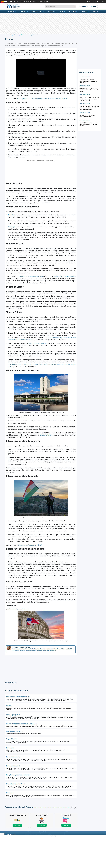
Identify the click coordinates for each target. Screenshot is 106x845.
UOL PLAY (40, 1)
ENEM (61, 11)
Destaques (23, 11)
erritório (12, 215)
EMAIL (103, 1)
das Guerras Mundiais (68, 276)
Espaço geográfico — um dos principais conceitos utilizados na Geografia (42, 99)
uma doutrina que (14, 364)
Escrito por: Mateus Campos (21, 647)
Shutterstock (25, 609)
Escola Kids (72, 11)
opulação (12, 227)
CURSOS (34, 1)
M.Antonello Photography (14, 609)
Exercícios (85, 11)
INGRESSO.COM (14, 1)
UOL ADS (46, 1)
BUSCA (88, 1)
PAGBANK (28, 1)
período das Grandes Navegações (31, 276)
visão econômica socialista (37, 343)
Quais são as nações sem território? (29, 545)
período (57, 276)
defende (24, 364)
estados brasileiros (46, 435)
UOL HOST (22, 1)
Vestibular (51, 11)
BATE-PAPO (96, 1)
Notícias (95, 11)
